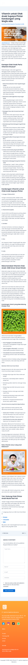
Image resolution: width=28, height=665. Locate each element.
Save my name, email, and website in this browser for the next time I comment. (13, 584)
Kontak (4, 638)
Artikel (3, 641)
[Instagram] (8, 623)
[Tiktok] (13, 623)
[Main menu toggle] (24, 3)
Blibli (4, 522)
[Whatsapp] (18, 623)
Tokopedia (6, 519)
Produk (4, 633)
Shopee (5, 517)
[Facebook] (3, 623)
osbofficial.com (6, 43)
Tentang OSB (5, 636)
